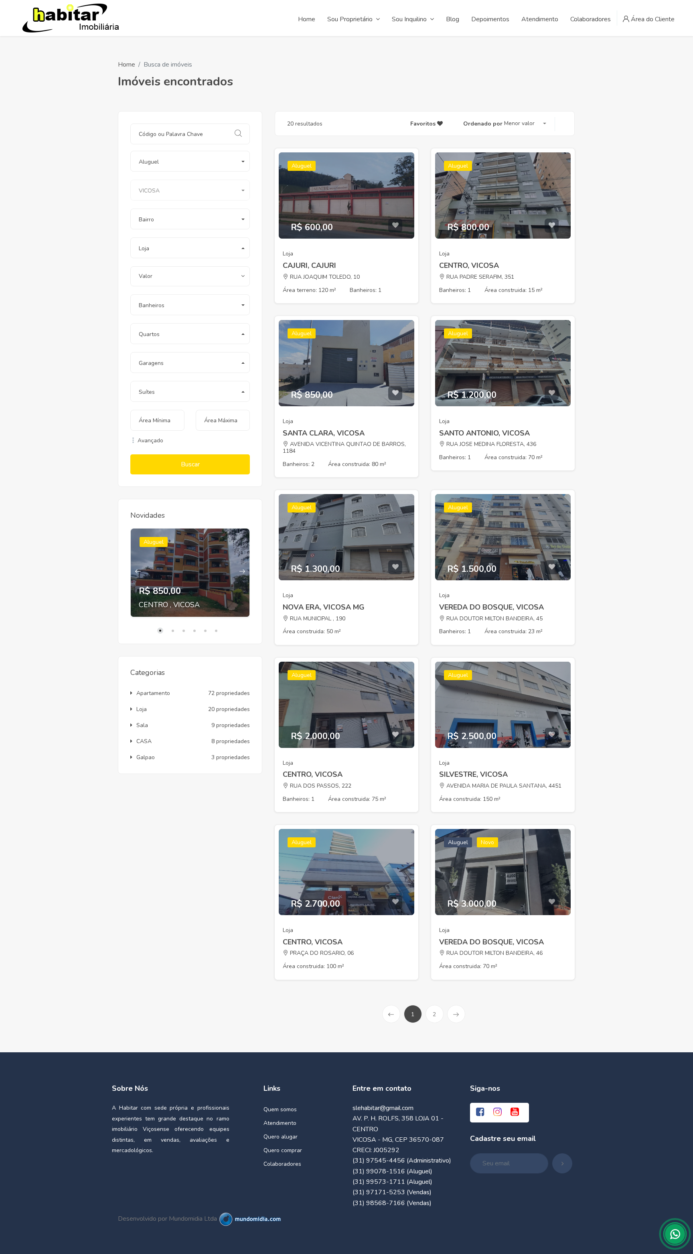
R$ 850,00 (160, 591)
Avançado (149, 440)
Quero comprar (282, 1150)
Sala (142, 725)
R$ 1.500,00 (471, 569)
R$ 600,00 (312, 227)
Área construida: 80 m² (357, 464)
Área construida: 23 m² (513, 631)
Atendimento (279, 1123)
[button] (190, 161)
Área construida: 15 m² (513, 290)
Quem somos (280, 1109)
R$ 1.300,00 (315, 569)
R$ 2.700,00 (315, 904)
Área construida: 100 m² (313, 966)
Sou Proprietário (350, 19)
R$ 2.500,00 (471, 736)
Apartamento (153, 693)
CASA (144, 741)
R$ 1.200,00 (471, 395)
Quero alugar (280, 1137)
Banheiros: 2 (298, 464)
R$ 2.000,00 (315, 736)
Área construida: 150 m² (469, 799)
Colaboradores (282, 1164)
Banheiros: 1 (365, 290)
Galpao (145, 757)
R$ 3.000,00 (471, 904)
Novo (487, 842)
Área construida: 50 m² (312, 631)
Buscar (190, 464)
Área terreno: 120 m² (309, 290)
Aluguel (154, 542)
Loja (141, 709)
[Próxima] (456, 1014)
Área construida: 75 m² (357, 799)
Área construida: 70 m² (513, 457)
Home (126, 64)
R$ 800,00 (468, 227)
